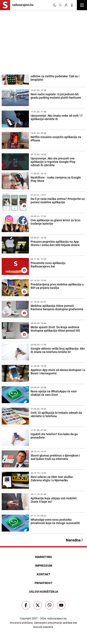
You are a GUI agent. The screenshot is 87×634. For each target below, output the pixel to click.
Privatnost (44, 583)
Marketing (43, 557)
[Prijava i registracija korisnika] (66, 5)
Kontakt (43, 574)
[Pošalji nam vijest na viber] (49, 605)
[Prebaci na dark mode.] (54, 5)
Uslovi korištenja (43, 592)
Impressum (43, 565)
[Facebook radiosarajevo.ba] (26, 605)
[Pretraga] (60, 5)
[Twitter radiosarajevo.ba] (37, 605)
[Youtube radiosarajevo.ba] (61, 605)
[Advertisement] (31, 41)
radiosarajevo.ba (57, 618)
